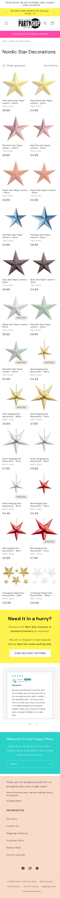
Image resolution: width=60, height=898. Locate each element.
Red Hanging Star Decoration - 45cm (11, 549)
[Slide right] (37, 724)
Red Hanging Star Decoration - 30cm (39, 504)
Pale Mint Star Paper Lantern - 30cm (12, 370)
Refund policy (46, 881)
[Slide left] (23, 724)
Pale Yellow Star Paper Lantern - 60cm (13, 101)
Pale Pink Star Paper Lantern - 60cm (12, 146)
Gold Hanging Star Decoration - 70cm (39, 415)
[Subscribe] (49, 764)
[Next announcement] (54, 12)
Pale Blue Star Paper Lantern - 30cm (12, 236)
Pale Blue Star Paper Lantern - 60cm (40, 236)
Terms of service (31, 886)
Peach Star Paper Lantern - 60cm (15, 191)
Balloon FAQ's (13, 847)
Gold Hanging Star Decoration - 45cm (11, 415)
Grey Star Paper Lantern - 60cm (15, 281)
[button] (6, 23)
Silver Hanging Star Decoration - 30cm (11, 504)
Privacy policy (13, 886)
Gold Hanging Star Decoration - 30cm (39, 370)
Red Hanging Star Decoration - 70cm (39, 549)
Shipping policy (49, 886)
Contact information (31, 891)
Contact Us (12, 826)
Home (4, 41)
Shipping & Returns (17, 833)
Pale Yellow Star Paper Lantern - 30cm (41, 101)
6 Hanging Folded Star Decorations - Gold (13, 594)
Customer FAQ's (15, 840)
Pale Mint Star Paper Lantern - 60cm (40, 325)
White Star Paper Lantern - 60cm (16, 325)
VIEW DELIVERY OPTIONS (30, 653)
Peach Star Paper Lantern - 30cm (43, 191)
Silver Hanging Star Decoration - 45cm (39, 460)
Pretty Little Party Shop (25, 881)
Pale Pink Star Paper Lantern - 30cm (40, 146)
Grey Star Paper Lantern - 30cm (43, 281)
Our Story (11, 818)
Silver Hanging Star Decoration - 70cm (11, 460)
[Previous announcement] (5, 12)
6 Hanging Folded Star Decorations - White (41, 594)
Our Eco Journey (15, 854)
